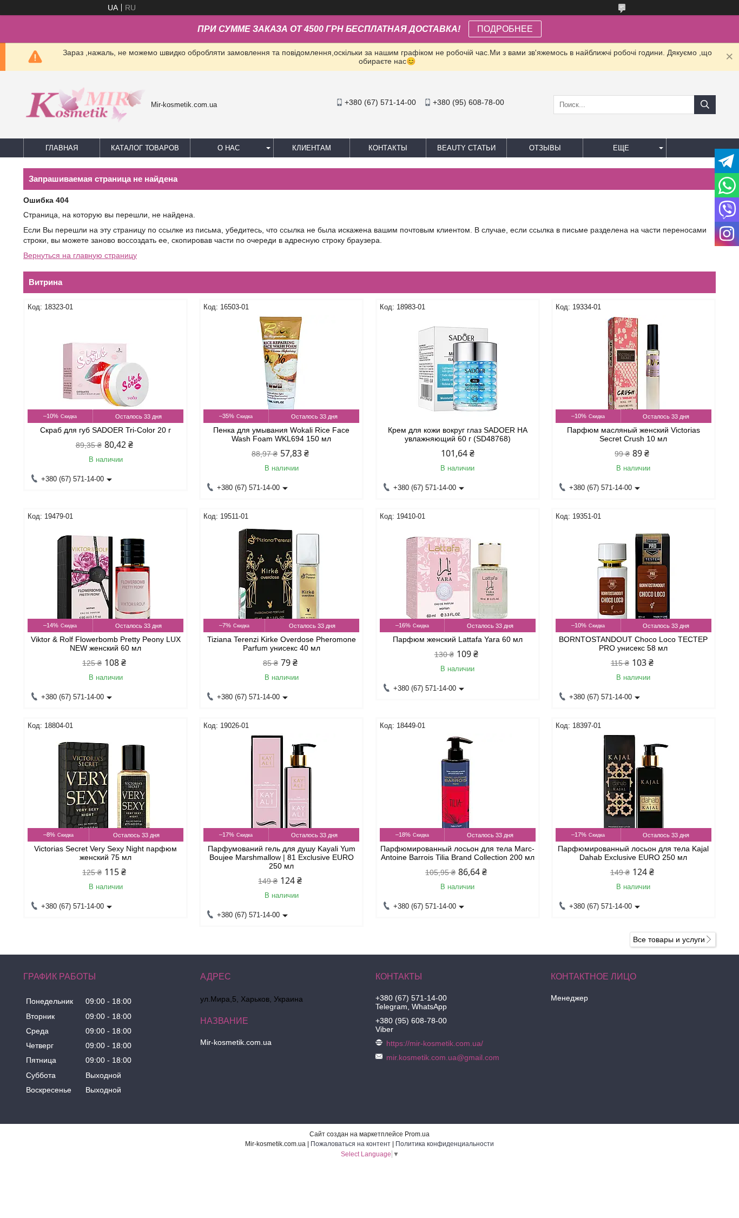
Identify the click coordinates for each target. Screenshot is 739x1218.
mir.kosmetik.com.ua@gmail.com (442, 1057)
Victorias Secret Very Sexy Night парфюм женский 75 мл (105, 853)
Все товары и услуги (669, 939)
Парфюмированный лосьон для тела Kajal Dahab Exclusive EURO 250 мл (633, 853)
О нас (228, 148)
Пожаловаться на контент (351, 1144)
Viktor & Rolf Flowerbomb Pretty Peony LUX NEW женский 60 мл (106, 643)
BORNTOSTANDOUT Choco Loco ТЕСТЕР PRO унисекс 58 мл (633, 643)
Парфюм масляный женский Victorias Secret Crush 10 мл (633, 434)
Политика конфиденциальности (444, 1144)
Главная (61, 148)
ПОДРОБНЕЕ (505, 29)
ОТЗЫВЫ (545, 148)
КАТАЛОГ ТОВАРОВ (145, 148)
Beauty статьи (466, 148)
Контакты (387, 148)
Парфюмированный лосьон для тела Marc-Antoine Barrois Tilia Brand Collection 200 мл (457, 853)
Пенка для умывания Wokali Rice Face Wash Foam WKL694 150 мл (281, 434)
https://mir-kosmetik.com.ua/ (434, 1043)
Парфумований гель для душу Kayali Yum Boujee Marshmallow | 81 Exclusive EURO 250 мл (281, 857)
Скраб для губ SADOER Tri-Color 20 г (105, 430)
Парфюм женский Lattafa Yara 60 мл (458, 639)
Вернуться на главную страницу (80, 255)
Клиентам (311, 148)
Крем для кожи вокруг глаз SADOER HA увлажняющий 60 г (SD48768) (457, 434)
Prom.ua (417, 1134)
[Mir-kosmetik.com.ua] (84, 126)
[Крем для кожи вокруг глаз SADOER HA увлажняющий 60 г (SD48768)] (458, 369)
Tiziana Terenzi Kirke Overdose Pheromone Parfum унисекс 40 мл (281, 643)
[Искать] (705, 104)
